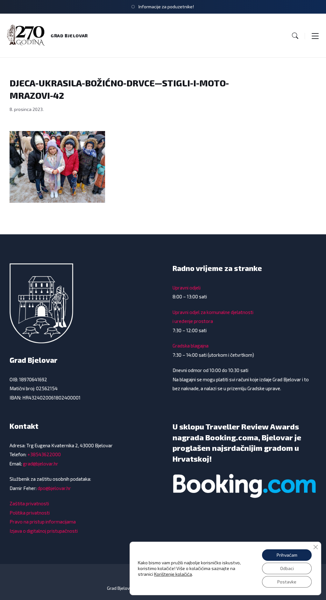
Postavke (286, 581)
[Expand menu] (315, 35)
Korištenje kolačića (173, 574)
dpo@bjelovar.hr (54, 488)
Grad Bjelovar (69, 35)
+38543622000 (44, 454)
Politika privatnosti (30, 513)
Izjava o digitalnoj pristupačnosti (44, 531)
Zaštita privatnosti (29, 503)
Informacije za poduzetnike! (166, 6)
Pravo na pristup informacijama (43, 521)
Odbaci (287, 568)
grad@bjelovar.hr (40, 463)
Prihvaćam (287, 555)
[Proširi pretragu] (295, 35)
